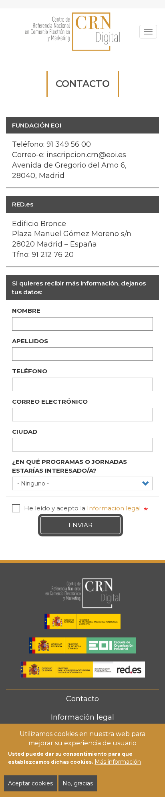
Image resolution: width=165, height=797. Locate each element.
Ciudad (24, 431)
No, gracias (77, 783)
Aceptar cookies (30, 783)
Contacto (82, 698)
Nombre (26, 310)
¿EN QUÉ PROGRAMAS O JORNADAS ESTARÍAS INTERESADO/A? (69, 466)
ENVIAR (80, 525)
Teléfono (29, 371)
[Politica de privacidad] (16, 508)
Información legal (82, 717)
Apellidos (30, 341)
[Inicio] (72, 32)
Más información (118, 761)
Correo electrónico (50, 401)
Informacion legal (114, 508)
